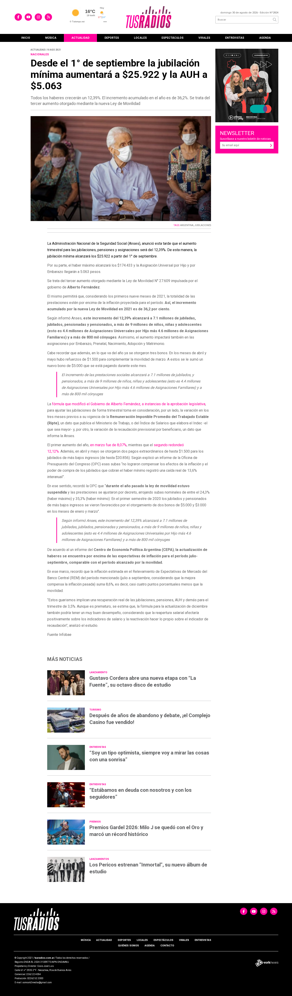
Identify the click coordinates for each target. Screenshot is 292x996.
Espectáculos (172, 37)
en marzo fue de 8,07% (108, 445)
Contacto (167, 945)
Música (50, 37)
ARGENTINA (186, 225)
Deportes (111, 37)
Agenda (265, 37)
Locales (140, 37)
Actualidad (80, 37)
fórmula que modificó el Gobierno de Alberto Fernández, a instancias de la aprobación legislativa (128, 404)
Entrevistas (234, 37)
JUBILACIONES (202, 225)
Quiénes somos (128, 945)
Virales (204, 37)
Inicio (25, 37)
